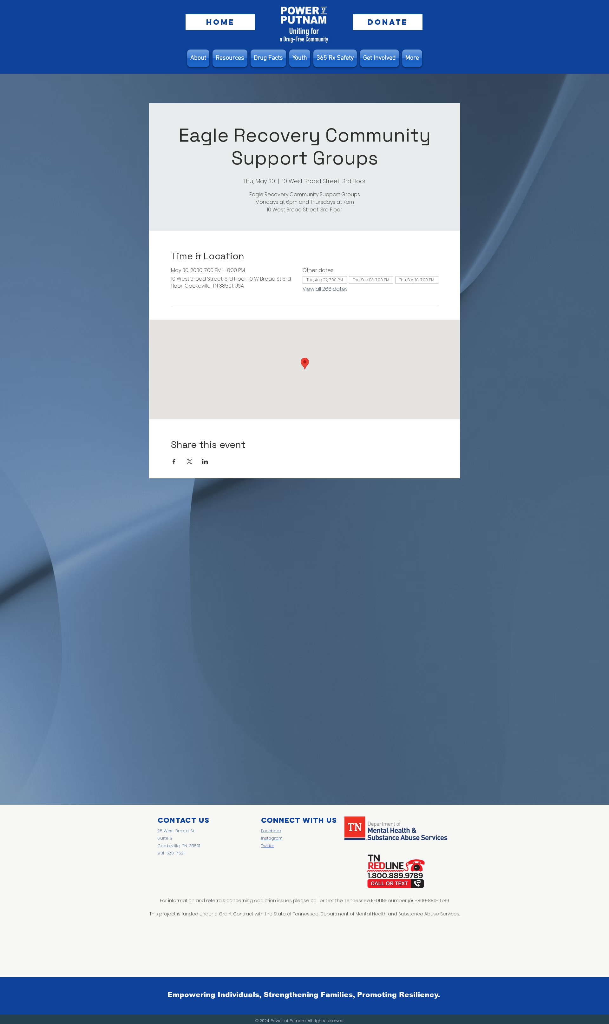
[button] (230, 58)
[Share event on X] (190, 461)
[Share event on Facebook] (174, 461)
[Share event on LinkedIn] (205, 461)
